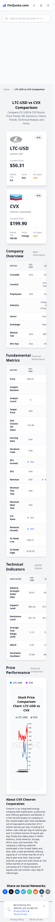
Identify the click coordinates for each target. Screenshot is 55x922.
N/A (24, 177)
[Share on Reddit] (35, 891)
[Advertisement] (27, 55)
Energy (25, 235)
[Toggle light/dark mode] (34, 5)
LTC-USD (19, 148)
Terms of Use (20, 914)
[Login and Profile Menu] (41, 5)
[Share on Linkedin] (17, 891)
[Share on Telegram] (23, 891)
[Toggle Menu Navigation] (48, 5)
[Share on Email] (47, 891)
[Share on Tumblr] (41, 891)
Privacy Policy (20, 911)
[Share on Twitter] (11, 891)
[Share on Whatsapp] (29, 891)
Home (7, 89)
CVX (14, 206)
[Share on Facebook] (5, 891)
